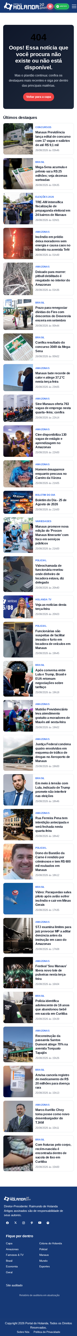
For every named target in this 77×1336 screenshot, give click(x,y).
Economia (12, 1266)
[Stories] (50, 6)
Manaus (44, 1254)
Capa (9, 1243)
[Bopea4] (25, 6)
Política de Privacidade (47, 1331)
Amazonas (12, 1249)
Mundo (43, 1260)
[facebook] (7, 1222)
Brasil (9, 1260)
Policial (43, 1249)
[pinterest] (31, 1222)
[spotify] (47, 1222)
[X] (15, 1222)
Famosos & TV (14, 1254)
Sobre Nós (23, 1331)
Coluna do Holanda (50, 1243)
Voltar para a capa (38, 96)
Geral (9, 1272)
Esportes (44, 1266)
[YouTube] (39, 1222)
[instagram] (23, 1222)
